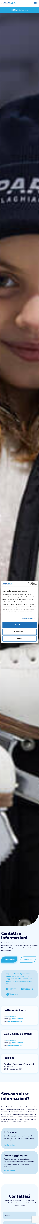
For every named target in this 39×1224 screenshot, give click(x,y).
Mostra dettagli (27, 618)
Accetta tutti (19, 625)
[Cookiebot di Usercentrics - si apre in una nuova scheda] (28, 583)
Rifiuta (19, 638)
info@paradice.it (15, 1021)
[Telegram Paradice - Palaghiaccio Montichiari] (12, 994)
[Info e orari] (19, 1138)
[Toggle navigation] (35, 3)
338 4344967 (11, 1016)
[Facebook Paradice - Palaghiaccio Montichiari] (27, 989)
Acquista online (9, 959)
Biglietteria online (21, 10)
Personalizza (18, 632)
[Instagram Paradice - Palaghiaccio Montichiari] (12, 989)
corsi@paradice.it (15, 1045)
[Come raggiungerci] (19, 1162)
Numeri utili (28, 959)
